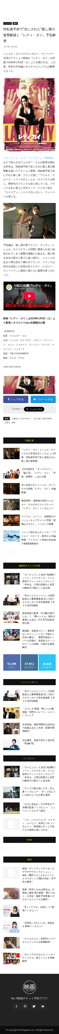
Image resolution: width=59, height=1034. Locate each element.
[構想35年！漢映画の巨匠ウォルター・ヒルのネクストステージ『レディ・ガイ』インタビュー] (11, 504)
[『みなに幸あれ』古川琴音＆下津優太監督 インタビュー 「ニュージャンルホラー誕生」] (11, 808)
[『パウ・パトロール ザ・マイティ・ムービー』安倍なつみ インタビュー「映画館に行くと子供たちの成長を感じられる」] (11, 824)
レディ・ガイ (10, 422)
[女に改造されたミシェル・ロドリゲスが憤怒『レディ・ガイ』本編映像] (11, 488)
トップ (6, 18)
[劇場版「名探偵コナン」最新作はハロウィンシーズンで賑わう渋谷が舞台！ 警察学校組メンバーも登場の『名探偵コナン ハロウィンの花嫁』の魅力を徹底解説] (11, 635)
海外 (15, 23)
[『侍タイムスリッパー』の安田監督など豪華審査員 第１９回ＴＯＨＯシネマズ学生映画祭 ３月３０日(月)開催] (11, 599)
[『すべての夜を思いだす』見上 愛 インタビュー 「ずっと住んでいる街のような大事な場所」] (11, 792)
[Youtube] (42, 1006)
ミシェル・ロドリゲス (43, 418)
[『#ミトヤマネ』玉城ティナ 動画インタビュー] (11, 911)
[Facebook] (16, 1006)
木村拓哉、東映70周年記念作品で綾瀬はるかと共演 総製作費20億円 (38, 727)
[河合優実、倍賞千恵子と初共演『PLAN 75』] (11, 744)
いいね (12, 655)
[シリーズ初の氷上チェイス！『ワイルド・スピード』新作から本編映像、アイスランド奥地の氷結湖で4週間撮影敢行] (11, 536)
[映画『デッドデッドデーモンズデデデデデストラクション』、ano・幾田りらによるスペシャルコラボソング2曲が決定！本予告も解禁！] (11, 872)
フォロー (29, 655)
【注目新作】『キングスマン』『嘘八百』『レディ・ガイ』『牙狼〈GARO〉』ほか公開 (38, 473)
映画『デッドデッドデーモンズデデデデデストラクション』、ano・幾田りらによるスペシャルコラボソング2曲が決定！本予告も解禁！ (39, 875)
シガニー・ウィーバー (21, 418)
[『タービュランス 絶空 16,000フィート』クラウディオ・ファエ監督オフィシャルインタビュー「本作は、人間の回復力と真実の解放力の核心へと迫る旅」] (11, 579)
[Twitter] (34, 1006)
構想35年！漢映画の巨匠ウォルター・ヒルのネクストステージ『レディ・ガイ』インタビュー (37, 504)
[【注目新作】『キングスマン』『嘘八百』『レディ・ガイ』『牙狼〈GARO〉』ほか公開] (11, 473)
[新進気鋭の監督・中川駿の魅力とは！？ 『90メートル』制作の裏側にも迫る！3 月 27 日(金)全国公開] (11, 617)
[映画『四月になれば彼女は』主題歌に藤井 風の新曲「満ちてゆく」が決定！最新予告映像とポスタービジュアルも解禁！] (11, 893)
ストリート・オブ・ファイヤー (23, 158)
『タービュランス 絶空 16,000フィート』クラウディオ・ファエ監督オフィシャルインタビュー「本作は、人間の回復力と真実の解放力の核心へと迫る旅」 (39, 581)
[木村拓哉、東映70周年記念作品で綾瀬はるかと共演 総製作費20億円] (11, 728)
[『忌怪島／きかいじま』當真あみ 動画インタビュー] (11, 927)
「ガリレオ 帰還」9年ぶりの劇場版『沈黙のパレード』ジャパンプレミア (38, 712)
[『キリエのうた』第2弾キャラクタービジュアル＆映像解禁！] (11, 942)
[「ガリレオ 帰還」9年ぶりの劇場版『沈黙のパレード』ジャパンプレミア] (11, 713)
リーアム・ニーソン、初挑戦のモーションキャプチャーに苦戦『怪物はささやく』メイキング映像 (38, 520)
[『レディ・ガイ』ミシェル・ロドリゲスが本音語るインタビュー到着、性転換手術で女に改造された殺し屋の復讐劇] (11, 453)
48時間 (49, 158)
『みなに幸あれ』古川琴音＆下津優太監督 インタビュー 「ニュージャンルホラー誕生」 (38, 807)
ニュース (16, 18)
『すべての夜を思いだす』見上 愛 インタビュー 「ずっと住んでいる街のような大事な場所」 (38, 791)
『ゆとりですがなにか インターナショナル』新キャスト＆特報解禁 (38, 957)
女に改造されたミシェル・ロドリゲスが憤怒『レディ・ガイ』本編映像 (38, 489)
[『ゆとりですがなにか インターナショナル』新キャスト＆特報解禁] (11, 958)
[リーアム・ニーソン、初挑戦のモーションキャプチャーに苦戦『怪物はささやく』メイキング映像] (11, 520)
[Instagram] (25, 1006)
